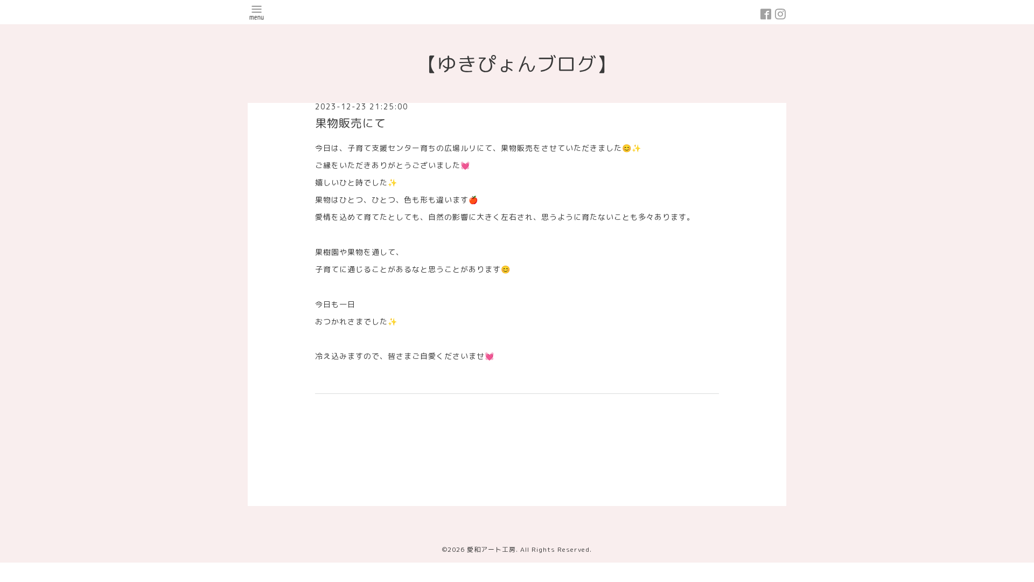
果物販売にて (350, 123)
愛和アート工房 (491, 549)
